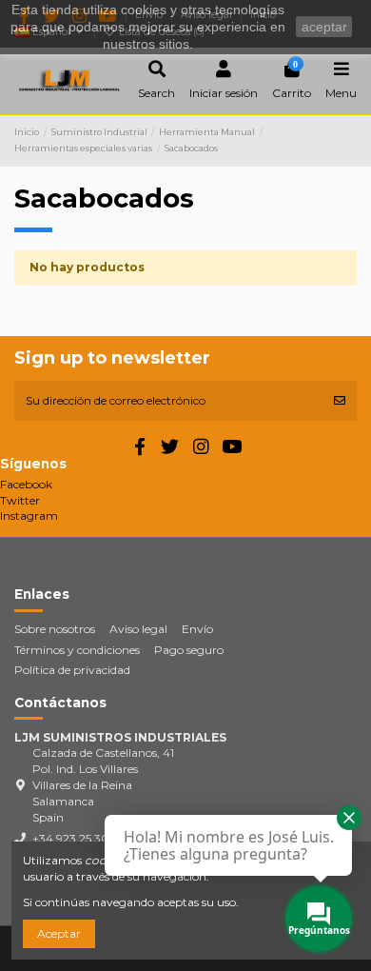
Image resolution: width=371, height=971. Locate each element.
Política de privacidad (72, 670)
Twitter (20, 500)
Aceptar (59, 933)
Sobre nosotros (54, 629)
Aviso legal (138, 629)
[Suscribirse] (339, 401)
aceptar (324, 26)
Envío (197, 629)
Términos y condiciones (77, 650)
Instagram (29, 515)
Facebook (26, 484)
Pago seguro (189, 650)
